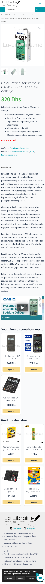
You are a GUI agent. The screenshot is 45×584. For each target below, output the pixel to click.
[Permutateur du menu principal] (40, 3)
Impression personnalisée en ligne (18, 533)
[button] (39, 28)
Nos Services (9, 539)
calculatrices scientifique (19, 151)
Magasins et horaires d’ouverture (18, 543)
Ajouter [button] (11, 369)
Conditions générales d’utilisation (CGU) (21, 554)
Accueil (3, 15)
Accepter (9, 578)
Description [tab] (6, 167)
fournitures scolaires (9, 155)
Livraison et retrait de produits (17, 557)
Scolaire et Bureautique (14, 15)
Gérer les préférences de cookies (18, 564)
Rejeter (20, 578)
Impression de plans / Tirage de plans (20, 536)
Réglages (31, 578)
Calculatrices (27, 15)
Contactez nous (10, 546)
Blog (6, 551)
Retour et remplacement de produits (20, 561)
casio (32, 151)
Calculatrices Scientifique (19, 148)
